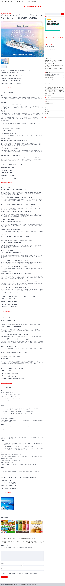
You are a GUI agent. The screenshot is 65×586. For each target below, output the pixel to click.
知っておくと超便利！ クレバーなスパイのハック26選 (54, 68)
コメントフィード (48, 113)
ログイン (46, 109)
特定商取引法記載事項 (32, 1)
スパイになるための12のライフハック (51, 63)
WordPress (34, 584)
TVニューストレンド (5, 1)
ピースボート (10, 538)
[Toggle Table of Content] (5, 67)
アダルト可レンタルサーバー (50, 53)
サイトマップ (24, 1)
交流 (23, 538)
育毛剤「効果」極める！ (49, 95)
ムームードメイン (48, 32)
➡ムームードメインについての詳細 (54, 37)
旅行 (32, 538)
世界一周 (20, 538)
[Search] (63, 1)
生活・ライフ (13, 1)
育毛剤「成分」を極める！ (49, 77)
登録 (46, 107)
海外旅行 (10, 13)
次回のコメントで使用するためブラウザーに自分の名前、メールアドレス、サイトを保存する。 (20, 573)
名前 (2, 563)
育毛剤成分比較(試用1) (48, 83)
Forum (46, 85)
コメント (3, 549)
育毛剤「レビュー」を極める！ (50, 93)
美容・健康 (19, 1)
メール (25, 563)
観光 (34, 538)
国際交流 (2, 13)
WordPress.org (47, 115)
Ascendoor (24, 584)
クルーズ (5, 538)
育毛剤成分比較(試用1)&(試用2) (50, 75)
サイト (2, 568)
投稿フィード (47, 111)
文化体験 (29, 538)
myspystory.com (32, 6)
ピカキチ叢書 (48, 44)
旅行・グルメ (6, 13)
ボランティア (15, 538)
